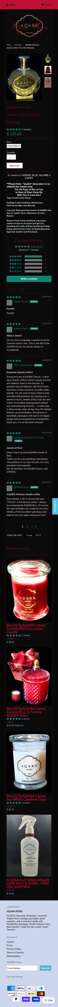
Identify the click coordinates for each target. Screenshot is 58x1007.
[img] (14, 297)
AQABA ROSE (14, 911)
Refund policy (13, 956)
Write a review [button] (29, 279)
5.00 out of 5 (37, 246)
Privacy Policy (14, 949)
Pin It (38, 535)
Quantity (11, 152)
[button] (14, 129)
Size (9, 142)
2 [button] (27, 526)
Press (10, 945)
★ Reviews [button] (55, 506)
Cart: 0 (48, 4)
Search (10, 941)
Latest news (13, 906)
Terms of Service (15, 952)
